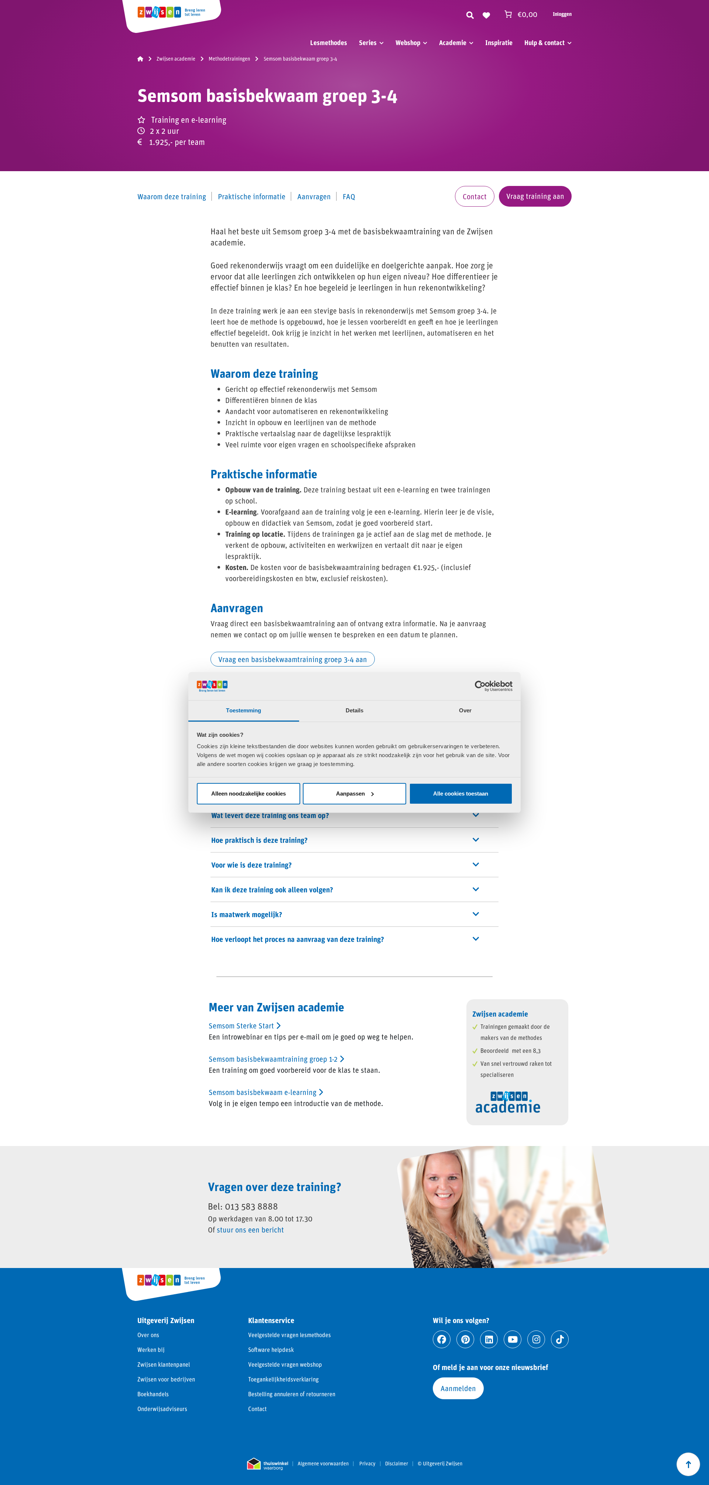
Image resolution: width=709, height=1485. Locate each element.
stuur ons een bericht (250, 1229)
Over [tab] (465, 710)
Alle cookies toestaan (460, 793)
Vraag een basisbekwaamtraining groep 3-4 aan (292, 659)
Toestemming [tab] (243, 710)
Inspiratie (499, 42)
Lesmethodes (328, 42)
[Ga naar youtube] (512, 1339)
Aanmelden (458, 1388)
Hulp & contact (544, 42)
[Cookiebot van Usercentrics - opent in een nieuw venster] (480, 686)
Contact (475, 196)
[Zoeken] (470, 14)
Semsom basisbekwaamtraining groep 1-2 (274, 1059)
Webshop (407, 42)
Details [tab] (355, 710)
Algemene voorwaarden (323, 1463)
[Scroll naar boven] (688, 1464)
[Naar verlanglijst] (486, 14)
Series (368, 42)
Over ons (148, 1335)
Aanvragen (314, 196)
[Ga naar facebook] (442, 1339)
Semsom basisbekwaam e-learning (263, 1092)
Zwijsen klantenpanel (163, 1364)
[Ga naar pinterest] (465, 1339)
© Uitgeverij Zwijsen (440, 1463)
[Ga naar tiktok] (560, 1339)
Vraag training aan (535, 196)
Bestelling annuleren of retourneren (291, 1394)
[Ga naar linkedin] (489, 1339)
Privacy (367, 1463)
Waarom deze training (171, 196)
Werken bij (151, 1349)
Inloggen (562, 13)
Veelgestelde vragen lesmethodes (289, 1335)
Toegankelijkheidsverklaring (283, 1379)
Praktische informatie (251, 196)
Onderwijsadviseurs (162, 1409)
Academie (452, 42)
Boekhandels (153, 1394)
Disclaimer (396, 1463)
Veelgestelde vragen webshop (285, 1364)
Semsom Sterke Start (242, 1025)
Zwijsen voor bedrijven (166, 1379)
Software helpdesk (271, 1349)
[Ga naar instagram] (536, 1339)
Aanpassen (350, 793)
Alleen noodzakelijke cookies (248, 793)
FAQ (349, 196)
